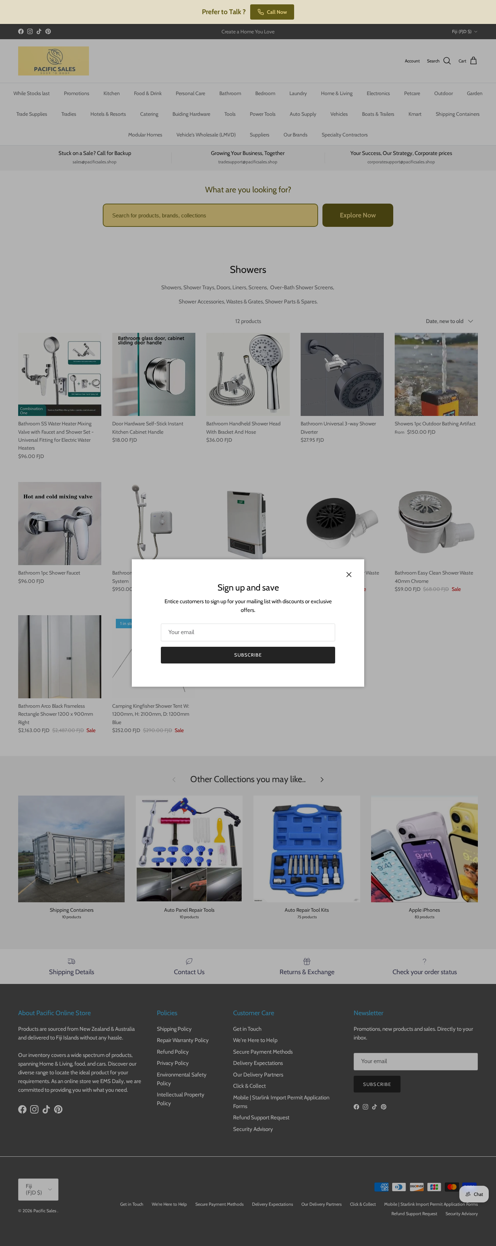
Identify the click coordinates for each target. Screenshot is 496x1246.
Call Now (277, 12)
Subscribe (248, 655)
